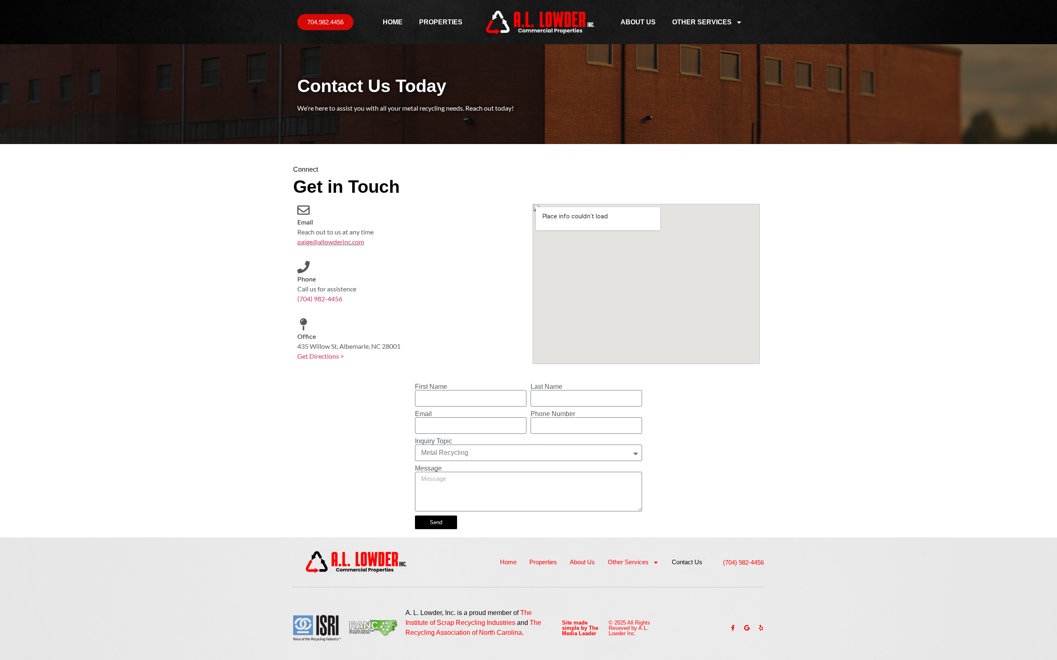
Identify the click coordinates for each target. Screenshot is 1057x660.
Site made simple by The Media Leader (580, 628)
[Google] (747, 628)
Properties (440, 22)
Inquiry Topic (433, 441)
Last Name (546, 386)
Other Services (702, 22)
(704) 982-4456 (319, 299)
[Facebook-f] (733, 628)
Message (428, 468)
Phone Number (553, 414)
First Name (431, 386)
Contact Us (687, 561)
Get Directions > (320, 356)
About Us (638, 22)
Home (393, 22)
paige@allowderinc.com (330, 242)
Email (423, 414)
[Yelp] (761, 628)
